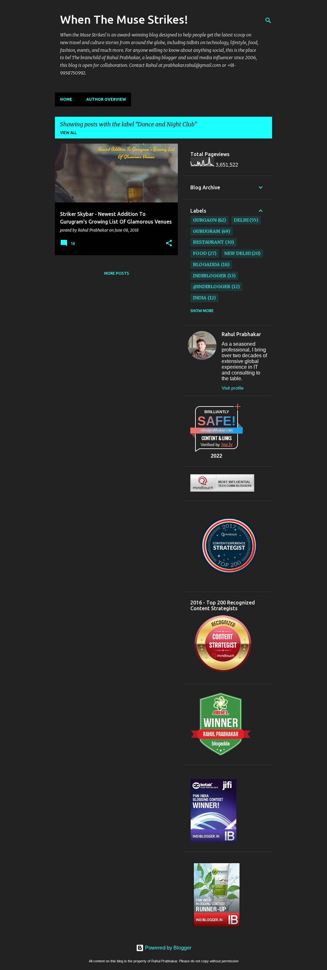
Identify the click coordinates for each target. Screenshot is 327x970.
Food (200, 253)
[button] (169, 243)
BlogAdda (206, 264)
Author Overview (106, 99)
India (199, 298)
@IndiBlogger (211, 286)
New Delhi (237, 253)
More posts (116, 273)
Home (66, 99)
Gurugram (206, 231)
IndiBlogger (209, 276)
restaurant (208, 242)
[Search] (268, 20)
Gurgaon (205, 220)
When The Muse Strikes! (124, 19)
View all (68, 132)
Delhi (241, 220)
